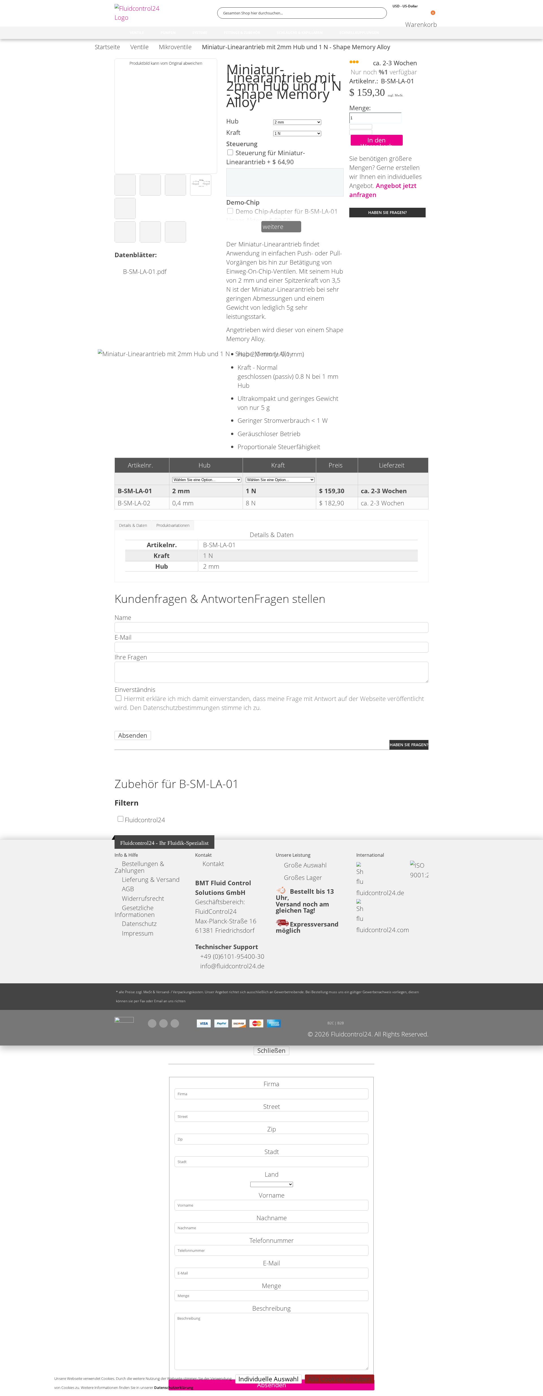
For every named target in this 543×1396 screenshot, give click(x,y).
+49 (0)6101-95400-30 (232, 956)
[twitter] (163, 1023)
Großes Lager (303, 877)
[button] (125, 185)
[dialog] (271, 1221)
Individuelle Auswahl (268, 1379)
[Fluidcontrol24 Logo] (139, 13)
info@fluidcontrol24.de (232, 966)
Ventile (139, 47)
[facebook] (152, 1023)
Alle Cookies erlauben (339, 1379)
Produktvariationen (172, 525)
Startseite (107, 47)
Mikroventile (175, 47)
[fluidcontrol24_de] (124, 1021)
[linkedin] (175, 1023)
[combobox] (302, 13)
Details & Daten (133, 525)
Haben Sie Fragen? (387, 212)
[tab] (133, 525)
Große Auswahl (305, 865)
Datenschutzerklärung (173, 1387)
